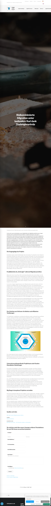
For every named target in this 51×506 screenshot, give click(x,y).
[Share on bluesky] (28, 487)
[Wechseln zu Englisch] (43, 4)
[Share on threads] (23, 487)
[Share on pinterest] (24, 487)
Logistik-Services (29, 8)
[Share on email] (30, 487)
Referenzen (36, 8)
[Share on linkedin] (25, 487)
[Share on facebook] (20, 487)
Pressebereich (39, 1)
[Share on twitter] (21, 487)
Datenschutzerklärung (18, 468)
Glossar (35, 1)
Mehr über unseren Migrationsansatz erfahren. (15, 415)
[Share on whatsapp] (26, 487)
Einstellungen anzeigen (45, 501)
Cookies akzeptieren (30, 501)
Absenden (10, 471)
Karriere (41, 8)
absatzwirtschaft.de (10, 418)
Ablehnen (37, 501)
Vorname (9, 436)
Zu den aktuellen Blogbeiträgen (12, 477)
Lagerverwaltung (21, 8)
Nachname (28, 436)
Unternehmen (26, 1)
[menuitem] (27, 1)
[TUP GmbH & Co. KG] (11, 8)
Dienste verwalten (28, 498)
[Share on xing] (29, 487)
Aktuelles (31, 1)
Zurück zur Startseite (10, 475)
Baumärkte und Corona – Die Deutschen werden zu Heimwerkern (19, 422)
